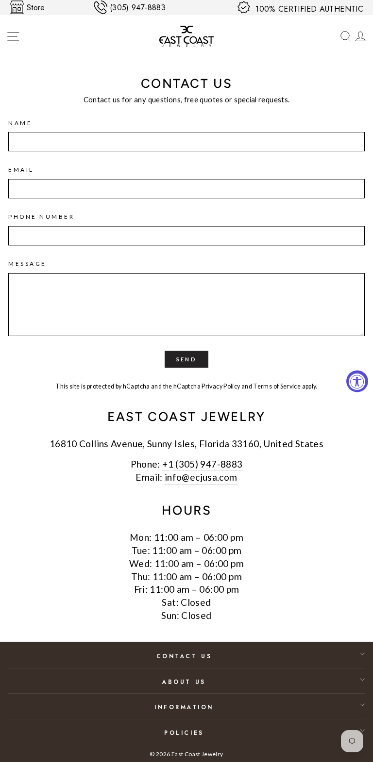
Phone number (41, 216)
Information (184, 707)
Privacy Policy (221, 386)
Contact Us (184, 656)
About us (183, 682)
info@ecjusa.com (201, 477)
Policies (183, 733)
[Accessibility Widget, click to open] (357, 381)
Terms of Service (277, 386)
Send (186, 359)
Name (20, 123)
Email (21, 169)
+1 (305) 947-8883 (202, 464)
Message (27, 263)
